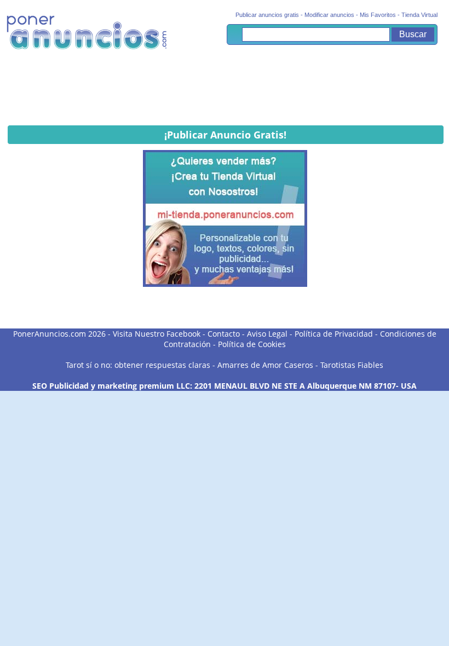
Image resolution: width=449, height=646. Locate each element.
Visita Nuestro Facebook (156, 333)
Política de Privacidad (334, 333)
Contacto (224, 333)
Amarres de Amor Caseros (265, 365)
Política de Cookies (252, 344)
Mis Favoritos (378, 14)
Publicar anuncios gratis (267, 14)
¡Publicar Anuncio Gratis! (225, 134)
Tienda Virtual (419, 14)
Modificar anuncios (329, 14)
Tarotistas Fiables (351, 365)
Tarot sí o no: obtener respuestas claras (138, 365)
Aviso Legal (267, 333)
